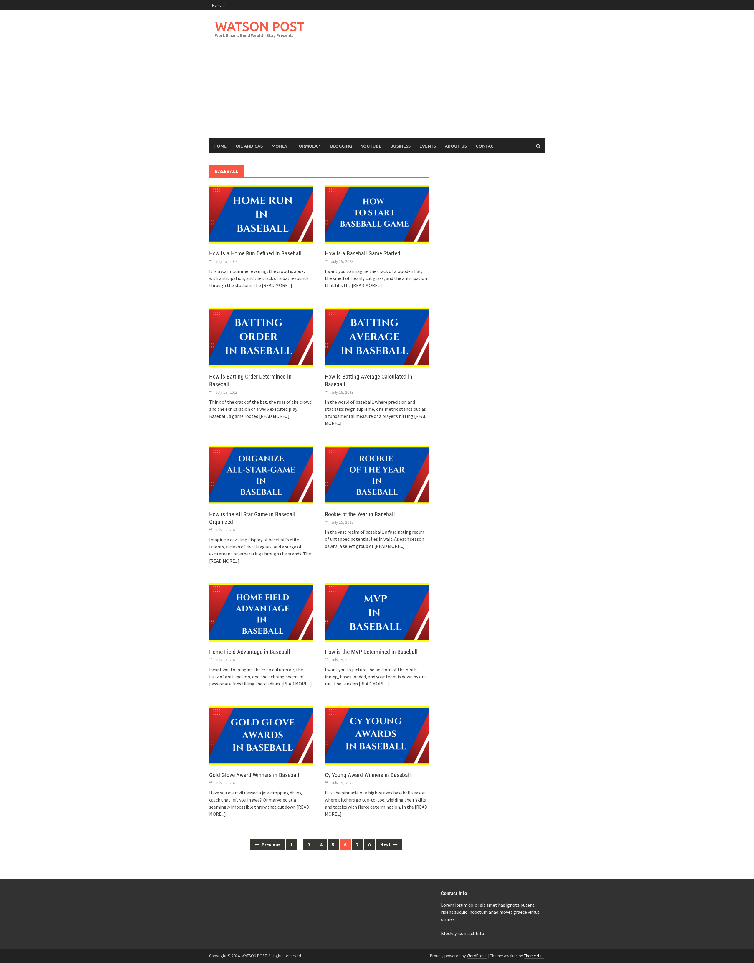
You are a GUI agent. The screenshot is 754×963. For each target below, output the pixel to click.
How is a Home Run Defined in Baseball (255, 253)
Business (400, 146)
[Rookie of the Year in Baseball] (377, 474)
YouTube (371, 146)
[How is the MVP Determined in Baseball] (377, 612)
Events (427, 146)
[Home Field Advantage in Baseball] (261, 612)
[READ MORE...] (277, 285)
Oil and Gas (249, 146)
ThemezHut (534, 955)
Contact (486, 146)
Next (385, 844)
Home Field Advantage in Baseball (249, 651)
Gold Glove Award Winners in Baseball (254, 775)
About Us (456, 146)
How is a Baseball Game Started (362, 253)
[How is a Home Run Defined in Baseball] (261, 214)
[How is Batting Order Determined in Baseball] (261, 336)
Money (279, 146)
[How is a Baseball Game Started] (377, 214)
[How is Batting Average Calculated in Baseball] (377, 336)
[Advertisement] (377, 94)
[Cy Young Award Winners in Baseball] (377, 735)
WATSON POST (259, 26)
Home (216, 5)
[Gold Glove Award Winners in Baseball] (261, 735)
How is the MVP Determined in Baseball (371, 651)
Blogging (341, 146)
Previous (270, 844)
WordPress (477, 955)
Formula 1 (308, 146)
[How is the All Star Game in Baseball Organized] (261, 474)
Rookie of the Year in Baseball (360, 514)
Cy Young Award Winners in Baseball (368, 775)
